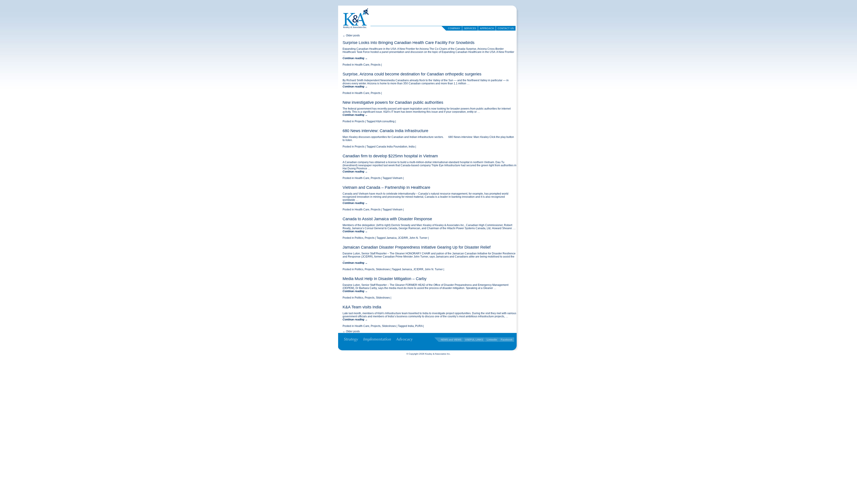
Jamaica (391, 237)
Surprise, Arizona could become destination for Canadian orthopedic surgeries (412, 74)
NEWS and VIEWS (451, 339)
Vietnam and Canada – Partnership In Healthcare (386, 187)
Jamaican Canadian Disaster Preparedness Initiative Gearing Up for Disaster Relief (417, 247)
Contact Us (506, 28)
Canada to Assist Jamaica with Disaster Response (387, 219)
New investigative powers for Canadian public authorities (393, 102)
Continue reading (355, 58)
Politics (359, 237)
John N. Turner (418, 237)
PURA (418, 326)
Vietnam (397, 178)
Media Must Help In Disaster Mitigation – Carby (384, 278)
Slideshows (383, 269)
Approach (487, 28)
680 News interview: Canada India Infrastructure (385, 131)
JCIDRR (403, 237)
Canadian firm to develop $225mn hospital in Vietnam (390, 156)
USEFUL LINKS (474, 339)
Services (470, 28)
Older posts (351, 35)
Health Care (362, 64)
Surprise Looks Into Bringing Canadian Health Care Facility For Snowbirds (408, 42)
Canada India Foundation (391, 146)
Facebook (506, 339)
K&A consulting (385, 121)
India (412, 146)
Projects (376, 64)
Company (454, 28)
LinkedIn (492, 339)
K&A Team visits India (362, 307)
